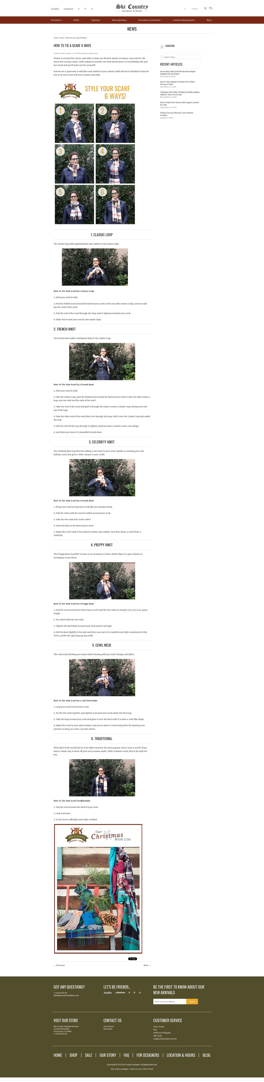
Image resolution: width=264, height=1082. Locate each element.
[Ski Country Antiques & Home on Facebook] (78, 9)
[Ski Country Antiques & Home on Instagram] (92, 9)
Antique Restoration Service (165, 1039)
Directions (108, 1029)
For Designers (148, 1055)
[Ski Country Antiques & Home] (132, 11)
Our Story (108, 1055)
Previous (60, 965)
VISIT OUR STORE (66, 1020)
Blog (206, 1055)
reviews (149, 1069)
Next (146, 965)
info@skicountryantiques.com (66, 995)
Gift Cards (157, 1036)
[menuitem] (57, 20)
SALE (88, 1055)
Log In (195, 9)
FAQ (155, 1030)
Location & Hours (181, 1055)
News (132, 28)
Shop (73, 1055)
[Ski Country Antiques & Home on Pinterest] (85, 9)
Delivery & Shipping (162, 1033)
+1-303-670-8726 (60, 993)
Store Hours (109, 1026)
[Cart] (205, 8)
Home (58, 1055)
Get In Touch (158, 1027)
